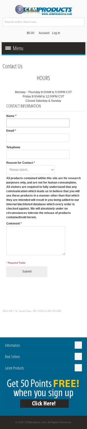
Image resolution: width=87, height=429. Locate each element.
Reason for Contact (19, 162)
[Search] (80, 22)
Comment (13, 223)
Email (10, 130)
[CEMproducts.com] (43, 10)
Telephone (13, 147)
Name (10, 116)
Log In (56, 33)
